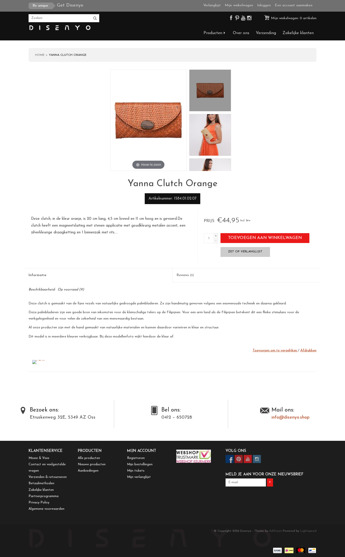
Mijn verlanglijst (139, 477)
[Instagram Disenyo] (249, 19)
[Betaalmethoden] (277, 550)
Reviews (185, 275)
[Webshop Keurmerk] (197, 456)
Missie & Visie (39, 458)
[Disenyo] (59, 28)
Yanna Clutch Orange (67, 55)
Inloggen (264, 5)
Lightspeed (308, 530)
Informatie (37, 275)
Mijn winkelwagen (239, 5)
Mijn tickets (135, 470)
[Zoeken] (95, 18)
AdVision (275, 530)
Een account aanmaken (293, 5)
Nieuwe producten (92, 464)
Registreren (136, 458)
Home (39, 55)
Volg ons (236, 451)
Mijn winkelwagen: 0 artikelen (293, 18)
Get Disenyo (58, 5)
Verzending (266, 33)
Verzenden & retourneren (48, 477)
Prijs (209, 221)
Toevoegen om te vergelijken (275, 350)
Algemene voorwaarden (46, 509)
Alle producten (89, 458)
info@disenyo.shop (290, 417)
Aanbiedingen (88, 470)
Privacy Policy (39, 502)
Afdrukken (308, 350)
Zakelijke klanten (298, 33)
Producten (213, 33)
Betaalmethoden (41, 483)
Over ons (241, 33)
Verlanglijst (212, 5)
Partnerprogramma (44, 496)
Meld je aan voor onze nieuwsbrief (264, 474)
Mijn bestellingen (140, 464)
